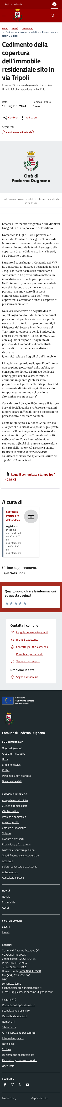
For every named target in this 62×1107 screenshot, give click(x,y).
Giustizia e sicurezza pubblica (18, 850)
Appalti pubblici (10, 822)
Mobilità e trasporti (13, 839)
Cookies (6, 1049)
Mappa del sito (39, 1098)
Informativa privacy (13, 1038)
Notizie (6, 896)
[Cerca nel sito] (53, 15)
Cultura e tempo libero (14, 806)
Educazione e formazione (16, 844)
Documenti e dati (12, 781)
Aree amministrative (13, 753)
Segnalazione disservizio (16, 1010)
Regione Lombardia (13, 4)
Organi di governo (12, 748)
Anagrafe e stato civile (15, 800)
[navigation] (4, 15)
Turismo (6, 833)
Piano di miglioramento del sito (19, 1060)
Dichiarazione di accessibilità (18, 1055)
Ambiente (7, 861)
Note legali (8, 1044)
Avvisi (5, 907)
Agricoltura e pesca (13, 877)
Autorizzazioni (10, 872)
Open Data (8, 1066)
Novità (15, 28)
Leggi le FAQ (9, 999)
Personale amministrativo (16, 776)
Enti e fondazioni (11, 765)
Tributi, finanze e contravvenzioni (20, 855)
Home (5, 28)
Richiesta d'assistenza (14, 1016)
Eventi (5, 932)
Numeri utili (8, 1021)
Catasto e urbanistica (14, 828)
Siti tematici (9, 1027)
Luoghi (6, 926)
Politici (5, 770)
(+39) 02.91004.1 (16, 967)
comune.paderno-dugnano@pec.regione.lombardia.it (22, 985)
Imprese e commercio (14, 817)
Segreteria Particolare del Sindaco (13, 516)
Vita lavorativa (10, 811)
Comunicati (27, 28)
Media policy (9, 1098)
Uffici (5, 759)
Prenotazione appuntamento (18, 1005)
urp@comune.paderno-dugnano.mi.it (32, 992)
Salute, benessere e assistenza (19, 866)
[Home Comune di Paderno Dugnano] (21, 15)
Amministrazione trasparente (18, 1033)
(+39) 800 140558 (30, 971)
